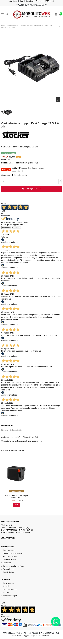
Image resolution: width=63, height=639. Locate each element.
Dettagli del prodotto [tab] (11, 430)
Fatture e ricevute (10, 557)
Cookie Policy (8, 572)
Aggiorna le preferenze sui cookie (37, 636)
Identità (6, 586)
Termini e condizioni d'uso (13, 566)
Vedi (16, 505)
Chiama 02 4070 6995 (45, 1)
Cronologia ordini (10, 589)
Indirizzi (6, 593)
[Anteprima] (16, 492)
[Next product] (61, 26)
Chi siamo (13, 1)
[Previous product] (60, 26)
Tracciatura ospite (10, 596)
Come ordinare (9, 550)
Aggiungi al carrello (33, 189)
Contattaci (29, 1)
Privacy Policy (8, 569)
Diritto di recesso (9, 560)
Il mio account (8, 583)
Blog (21, 1)
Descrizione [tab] (7, 426)
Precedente (6, 228)
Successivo (16, 228)
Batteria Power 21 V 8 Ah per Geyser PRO (16, 497)
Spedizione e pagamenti (13, 553)
